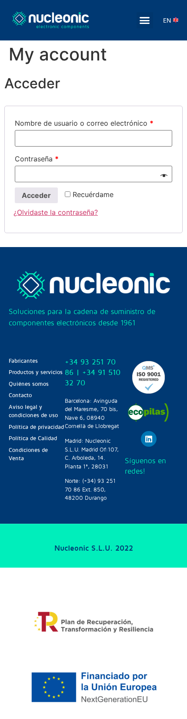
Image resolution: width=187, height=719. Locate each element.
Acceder (36, 195)
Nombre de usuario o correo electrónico (84, 123)
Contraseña (37, 158)
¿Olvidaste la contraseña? (55, 212)
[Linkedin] (149, 439)
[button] (145, 20)
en (167, 20)
